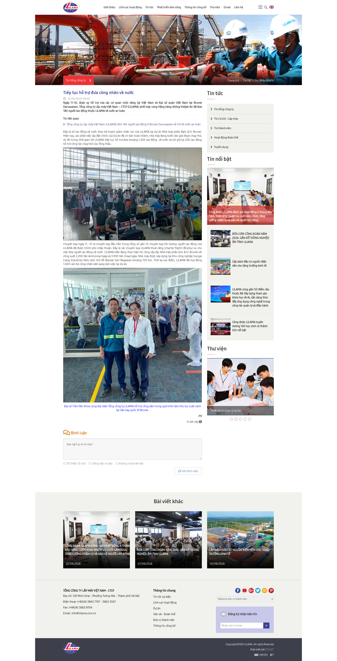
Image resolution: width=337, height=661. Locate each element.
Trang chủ (233, 80)
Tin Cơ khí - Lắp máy (226, 119)
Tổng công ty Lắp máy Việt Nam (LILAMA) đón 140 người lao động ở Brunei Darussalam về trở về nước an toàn (134, 124)
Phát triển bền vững (169, 7)
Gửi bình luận (189, 471)
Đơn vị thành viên (163, 620)
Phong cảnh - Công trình (225, 410)
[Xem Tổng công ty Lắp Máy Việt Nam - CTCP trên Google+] (251, 590)
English (271, 7)
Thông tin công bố (195, 7)
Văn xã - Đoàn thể (164, 614)
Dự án (156, 608)
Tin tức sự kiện (162, 597)
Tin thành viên (222, 128)
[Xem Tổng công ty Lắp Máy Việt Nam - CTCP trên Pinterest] (271, 590)
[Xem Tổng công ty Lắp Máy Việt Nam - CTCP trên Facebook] (237, 590)
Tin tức (149, 7)
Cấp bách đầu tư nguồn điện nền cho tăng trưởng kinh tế (249, 263)
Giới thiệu (109, 7)
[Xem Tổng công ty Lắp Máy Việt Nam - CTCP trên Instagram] (264, 590)
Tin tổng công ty (264, 80)
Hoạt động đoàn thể (226, 137)
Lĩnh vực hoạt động (130, 7)
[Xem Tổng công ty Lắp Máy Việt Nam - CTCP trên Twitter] (257, 590)
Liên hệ (238, 7)
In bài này (193, 422)
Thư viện (215, 7)
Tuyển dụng (221, 147)
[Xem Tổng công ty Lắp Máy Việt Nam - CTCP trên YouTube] (244, 590)
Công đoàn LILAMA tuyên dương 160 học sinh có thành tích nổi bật (249, 326)
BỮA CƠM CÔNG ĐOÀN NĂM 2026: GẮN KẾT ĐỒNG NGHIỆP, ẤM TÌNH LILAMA (250, 238)
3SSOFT (269, 649)
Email (227, 7)
